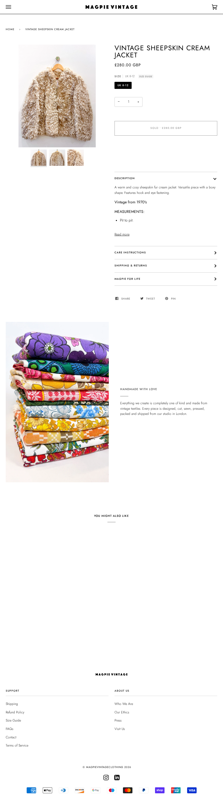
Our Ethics (121, 712)
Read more (121, 234)
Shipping (12, 703)
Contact (11, 737)
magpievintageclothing (104, 767)
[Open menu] (14, 7)
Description (124, 178)
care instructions (130, 252)
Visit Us (119, 728)
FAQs (9, 728)
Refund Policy (15, 712)
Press (118, 720)
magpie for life (127, 279)
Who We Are (123, 703)
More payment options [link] (130, 160)
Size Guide (145, 76)
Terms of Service (17, 745)
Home (10, 29)
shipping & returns (130, 266)
